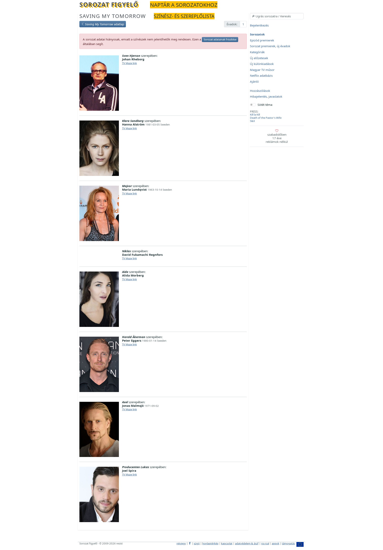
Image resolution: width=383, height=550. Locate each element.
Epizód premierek (262, 40)
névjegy (181, 543)
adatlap (104, 24)
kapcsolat (226, 543)
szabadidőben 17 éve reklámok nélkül (277, 138)
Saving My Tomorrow (112, 16)
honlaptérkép (210, 543)
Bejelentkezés (259, 25)
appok (275, 543)
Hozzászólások (260, 91)
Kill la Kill (255, 114)
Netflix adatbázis (261, 76)
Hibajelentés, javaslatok (266, 97)
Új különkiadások (262, 64)
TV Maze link (129, 63)
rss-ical (265, 543)
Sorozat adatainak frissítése (220, 39)
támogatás (288, 543)
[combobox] (277, 16)
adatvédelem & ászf (247, 543)
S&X (252, 121)
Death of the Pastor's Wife (265, 118)
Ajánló (254, 81)
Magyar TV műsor (262, 70)
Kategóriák (257, 52)
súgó (197, 543)
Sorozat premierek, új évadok (270, 46)
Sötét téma (265, 104)
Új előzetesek (259, 58)
